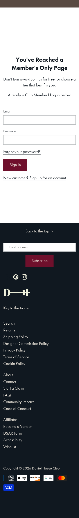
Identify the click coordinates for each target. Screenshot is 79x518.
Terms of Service (16, 357)
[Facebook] (7, 276)
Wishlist (9, 446)
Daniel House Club (46, 468)
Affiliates (10, 419)
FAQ (7, 395)
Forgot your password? (22, 151)
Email (7, 111)
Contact (9, 381)
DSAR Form (12, 433)
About (8, 375)
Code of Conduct (17, 408)
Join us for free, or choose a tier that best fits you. (49, 82)
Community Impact (18, 401)
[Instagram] (24, 276)
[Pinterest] (15, 276)
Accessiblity (12, 440)
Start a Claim (13, 388)
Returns (9, 330)
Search (9, 323)
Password (10, 131)
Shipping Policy (15, 336)
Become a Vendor (17, 426)
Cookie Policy (14, 363)
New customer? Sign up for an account (34, 178)
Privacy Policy (14, 350)
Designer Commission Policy (26, 343)
